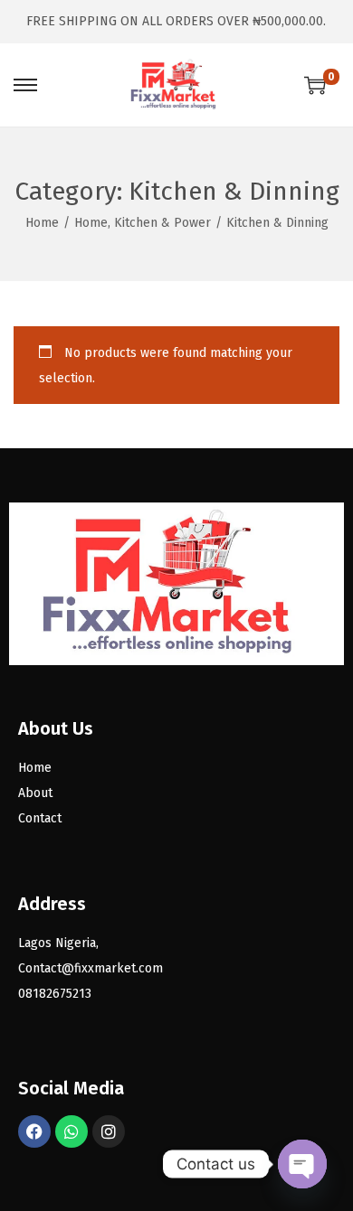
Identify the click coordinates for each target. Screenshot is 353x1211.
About (35, 793)
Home (42, 222)
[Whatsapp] (71, 1131)
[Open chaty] (302, 1164)
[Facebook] (34, 1131)
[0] (315, 85)
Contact (40, 818)
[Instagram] (108, 1131)
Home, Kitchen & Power (142, 222)
